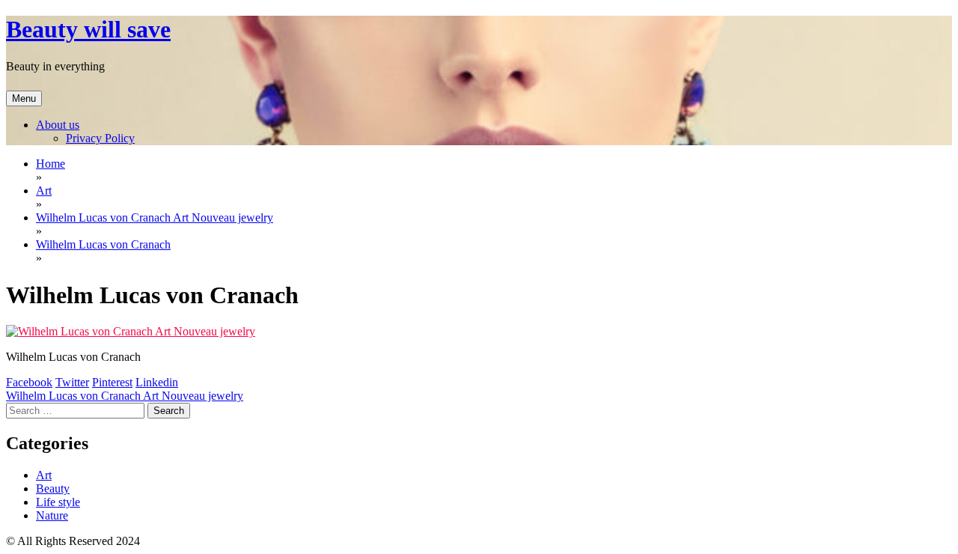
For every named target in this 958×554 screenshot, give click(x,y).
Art (44, 475)
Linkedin (156, 382)
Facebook (29, 382)
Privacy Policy (100, 138)
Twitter (72, 382)
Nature (52, 515)
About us (57, 124)
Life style (58, 502)
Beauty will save (88, 29)
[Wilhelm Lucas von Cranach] (130, 331)
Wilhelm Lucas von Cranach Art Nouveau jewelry (124, 395)
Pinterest (112, 382)
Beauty (53, 488)
